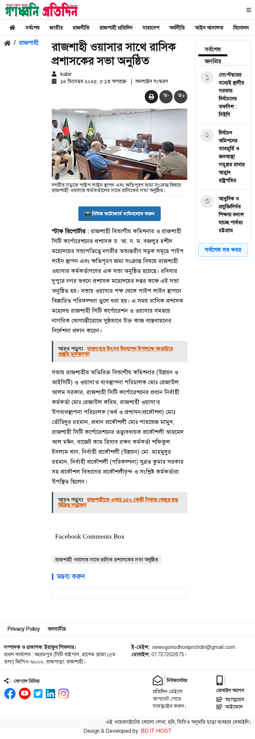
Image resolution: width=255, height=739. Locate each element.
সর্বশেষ (33, 28)
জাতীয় (56, 28)
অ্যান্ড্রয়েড (234, 699)
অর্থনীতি (177, 28)
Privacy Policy (23, 629)
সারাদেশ (150, 28)
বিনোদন (241, 28)
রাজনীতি (81, 28)
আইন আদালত (209, 28)
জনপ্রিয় (213, 61)
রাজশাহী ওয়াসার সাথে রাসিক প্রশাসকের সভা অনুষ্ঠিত (106, 559)
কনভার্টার (57, 629)
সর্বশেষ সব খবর (223, 249)
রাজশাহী (29, 42)
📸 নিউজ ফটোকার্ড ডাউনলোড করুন (119, 214)
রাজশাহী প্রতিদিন (116, 28)
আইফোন (234, 707)
